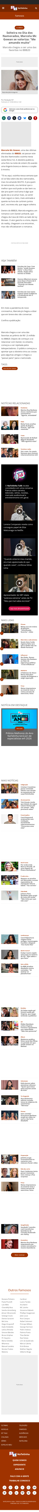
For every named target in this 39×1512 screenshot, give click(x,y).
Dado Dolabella (7, 1327)
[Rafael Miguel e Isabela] (9, 439)
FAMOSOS (23, 1429)
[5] (9, 690)
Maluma (5, 1352)
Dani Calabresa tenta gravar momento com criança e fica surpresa (29, 1174)
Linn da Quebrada (27, 1341)
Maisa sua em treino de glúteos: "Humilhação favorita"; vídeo (29, 629)
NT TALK (4, 1433)
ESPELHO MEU (6, 1445)
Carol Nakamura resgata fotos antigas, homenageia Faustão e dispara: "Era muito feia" (29, 941)
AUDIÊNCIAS (23, 1433)
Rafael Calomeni (26, 1321)
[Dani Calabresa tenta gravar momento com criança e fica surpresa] (9, 1173)
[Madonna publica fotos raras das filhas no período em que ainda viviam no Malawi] (9, 1041)
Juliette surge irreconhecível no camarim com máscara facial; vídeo (29, 1160)
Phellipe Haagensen (27, 1313)
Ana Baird (23, 1305)
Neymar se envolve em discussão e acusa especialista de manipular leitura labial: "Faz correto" (29, 882)
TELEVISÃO (23, 1425)
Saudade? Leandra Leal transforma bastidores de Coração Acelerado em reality (28, 1230)
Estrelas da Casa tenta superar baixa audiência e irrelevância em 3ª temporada (27, 294)
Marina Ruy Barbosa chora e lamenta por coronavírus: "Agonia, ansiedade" (29, 412)
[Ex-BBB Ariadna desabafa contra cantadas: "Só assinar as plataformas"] (9, 968)
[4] (9, 674)
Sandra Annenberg (9, 1310)
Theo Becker (24, 1335)
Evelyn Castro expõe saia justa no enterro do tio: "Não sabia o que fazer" (29, 955)
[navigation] (3, 7)
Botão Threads (34, 1494)
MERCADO (23, 1437)
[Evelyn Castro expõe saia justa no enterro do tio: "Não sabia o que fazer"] (9, 954)
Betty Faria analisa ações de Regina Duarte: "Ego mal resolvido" (28, 426)
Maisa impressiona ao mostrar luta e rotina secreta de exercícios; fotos (28, 691)
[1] (9, 628)
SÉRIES (3, 1441)
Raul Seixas (24, 1338)
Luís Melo (5, 1305)
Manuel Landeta (8, 1346)
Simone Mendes (8, 1332)
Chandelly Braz (7, 1307)
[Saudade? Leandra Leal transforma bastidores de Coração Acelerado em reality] (9, 1229)
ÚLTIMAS (4, 1425)
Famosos (19, 15)
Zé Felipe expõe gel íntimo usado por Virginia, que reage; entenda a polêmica (28, 1013)
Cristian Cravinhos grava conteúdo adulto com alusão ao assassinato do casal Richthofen (28, 790)
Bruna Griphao (7, 1335)
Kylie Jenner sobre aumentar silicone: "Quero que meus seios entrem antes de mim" (28, 1086)
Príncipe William (26, 1324)
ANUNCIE (19, 1469)
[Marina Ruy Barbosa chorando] (9, 411)
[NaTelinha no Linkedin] (16, 1493)
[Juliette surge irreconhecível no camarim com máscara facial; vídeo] (9, 1159)
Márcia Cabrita (25, 1343)
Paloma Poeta (25, 1332)
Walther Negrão (26, 1349)
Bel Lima (5, 1321)
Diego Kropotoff (8, 1324)
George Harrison (26, 1327)
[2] (9, 643)
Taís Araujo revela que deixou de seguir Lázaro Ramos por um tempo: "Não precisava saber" (29, 805)
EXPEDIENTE (20, 1464)
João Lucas (24, 1316)
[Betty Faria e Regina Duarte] (9, 425)
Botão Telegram (4, 1494)
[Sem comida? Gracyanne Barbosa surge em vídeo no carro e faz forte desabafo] (9, 1115)
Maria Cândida (7, 1341)
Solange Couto (7, 1316)
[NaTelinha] (19, 8)
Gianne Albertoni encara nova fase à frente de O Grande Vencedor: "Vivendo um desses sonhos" (27, 282)
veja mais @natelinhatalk (19, 608)
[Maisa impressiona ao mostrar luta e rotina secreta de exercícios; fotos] (9, 1186)
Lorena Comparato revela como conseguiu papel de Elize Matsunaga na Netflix (18, 527)
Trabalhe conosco (19, 1480)
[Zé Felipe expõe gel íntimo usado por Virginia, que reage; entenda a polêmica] (9, 1012)
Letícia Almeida (7, 1330)
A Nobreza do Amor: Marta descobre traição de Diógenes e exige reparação (29, 675)
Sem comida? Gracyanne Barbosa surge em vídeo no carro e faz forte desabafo (28, 1117)
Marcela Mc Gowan (10, 150)
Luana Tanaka (25, 1302)
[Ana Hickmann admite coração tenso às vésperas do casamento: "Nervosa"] (9, 1100)
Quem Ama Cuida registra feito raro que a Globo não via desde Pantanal (28, 644)
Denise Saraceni (8, 1318)
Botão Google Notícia (10, 1494)
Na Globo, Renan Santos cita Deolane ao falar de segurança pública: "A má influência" (29, 660)
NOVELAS (4, 1429)
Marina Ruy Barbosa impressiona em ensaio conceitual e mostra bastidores (29, 1245)
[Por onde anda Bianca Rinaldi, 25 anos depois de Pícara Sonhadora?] (9, 866)
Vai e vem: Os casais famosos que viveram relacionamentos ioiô (29, 453)
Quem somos (19, 1460)
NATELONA (23, 1441)
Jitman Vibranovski (9, 1313)
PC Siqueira (6, 1338)
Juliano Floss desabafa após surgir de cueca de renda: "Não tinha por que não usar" (29, 897)
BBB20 (18, 153)
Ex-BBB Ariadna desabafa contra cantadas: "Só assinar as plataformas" (27, 970)
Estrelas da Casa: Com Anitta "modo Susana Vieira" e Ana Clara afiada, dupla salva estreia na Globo (26, 269)
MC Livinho (24, 1307)
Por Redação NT (7, 100)
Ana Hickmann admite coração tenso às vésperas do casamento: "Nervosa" (29, 1102)
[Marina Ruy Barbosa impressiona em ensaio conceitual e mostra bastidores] (9, 1244)
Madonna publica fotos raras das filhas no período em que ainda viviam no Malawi (29, 1042)
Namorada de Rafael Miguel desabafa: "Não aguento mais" (29, 439)
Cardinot (23, 1299)
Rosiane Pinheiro (8, 1299)
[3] (9, 659)
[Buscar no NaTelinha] (36, 8)
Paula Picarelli (7, 1302)
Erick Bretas (24, 1346)
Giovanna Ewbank (26, 1310)
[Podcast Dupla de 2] (22, 1493)
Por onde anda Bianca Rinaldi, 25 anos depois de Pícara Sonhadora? (28, 867)
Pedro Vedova (25, 1330)
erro (35, 118)
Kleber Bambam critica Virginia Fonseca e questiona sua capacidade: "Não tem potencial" (29, 1027)
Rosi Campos (25, 1318)
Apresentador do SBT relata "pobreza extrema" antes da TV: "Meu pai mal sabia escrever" (18, 598)
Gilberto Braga (25, 1352)
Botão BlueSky (28, 1494)
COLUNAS (4, 1437)
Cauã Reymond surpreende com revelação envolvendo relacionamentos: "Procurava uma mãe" (28, 822)
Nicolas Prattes (7, 1349)
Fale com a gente (19, 1476)
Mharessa (5, 1343)
